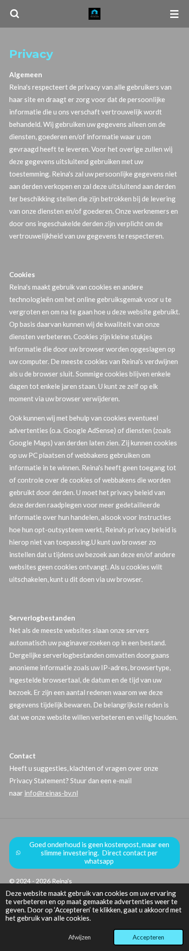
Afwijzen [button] (79, 937)
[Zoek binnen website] (15, 14)
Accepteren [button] (148, 937)
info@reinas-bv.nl (51, 793)
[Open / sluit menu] (174, 14)
